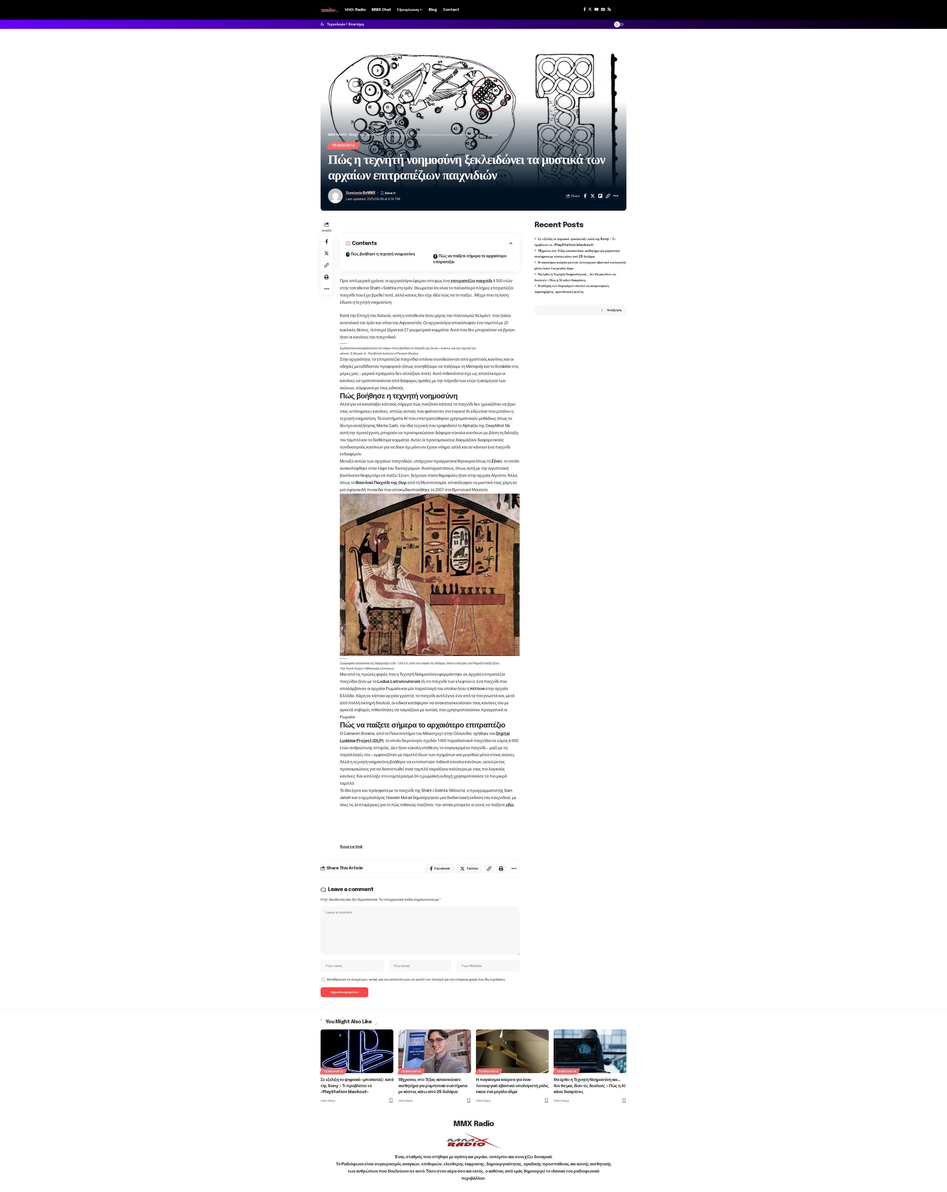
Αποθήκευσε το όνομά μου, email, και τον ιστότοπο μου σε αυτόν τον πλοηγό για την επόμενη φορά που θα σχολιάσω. (416, 979)
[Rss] (609, 9)
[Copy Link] (607, 196)
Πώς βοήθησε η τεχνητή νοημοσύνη (383, 254)
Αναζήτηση (614, 310)
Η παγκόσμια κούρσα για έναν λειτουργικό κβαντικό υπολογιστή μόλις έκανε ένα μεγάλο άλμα (512, 1086)
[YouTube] (596, 9)
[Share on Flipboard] (600, 196)
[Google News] (603, 9)
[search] (621, 10)
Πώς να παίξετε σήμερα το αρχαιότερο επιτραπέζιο (469, 259)
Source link (351, 846)
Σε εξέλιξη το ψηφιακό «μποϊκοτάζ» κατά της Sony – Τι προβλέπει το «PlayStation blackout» (357, 1086)
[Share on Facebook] (585, 196)
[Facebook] (584, 9)
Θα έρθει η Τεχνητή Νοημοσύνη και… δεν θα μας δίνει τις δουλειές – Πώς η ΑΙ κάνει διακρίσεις (589, 1086)
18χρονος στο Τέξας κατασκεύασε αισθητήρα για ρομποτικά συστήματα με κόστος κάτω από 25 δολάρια (432, 1086)
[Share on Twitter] (592, 196)
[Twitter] (590, 9)
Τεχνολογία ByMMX (360, 193)
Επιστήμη (356, 24)
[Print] (326, 277)
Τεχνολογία (336, 24)
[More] (615, 196)
